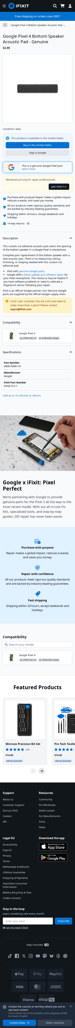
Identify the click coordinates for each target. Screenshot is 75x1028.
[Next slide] (42, 771)
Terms (6, 861)
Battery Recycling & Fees (17, 892)
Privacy (7, 855)
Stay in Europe (37, 152)
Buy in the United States (37, 145)
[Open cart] (62, 5)
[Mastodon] (45, 956)
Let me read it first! (17, 927)
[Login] (70, 6)
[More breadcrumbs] (5, 25)
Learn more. (29, 169)
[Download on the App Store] (53, 846)
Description (10, 238)
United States (17, 1022)
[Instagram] (31, 956)
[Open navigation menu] (4, 5)
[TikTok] (10, 956)
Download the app (52, 838)
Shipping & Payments (15, 878)
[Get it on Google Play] (53, 857)
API (5, 821)
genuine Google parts (31, 271)
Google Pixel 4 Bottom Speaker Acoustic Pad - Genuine (37, 25)
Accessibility (10, 844)
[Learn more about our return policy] (28, 223)
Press (42, 821)
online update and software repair (43, 274)
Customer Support (13, 805)
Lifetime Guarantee (14, 872)
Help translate (35, 944)
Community (45, 799)
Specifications (12, 352)
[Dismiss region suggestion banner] (70, 1006)
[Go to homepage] (20, 6)
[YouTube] (38, 956)
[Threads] (58, 956)
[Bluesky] (51, 956)
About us (8, 799)
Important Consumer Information (15, 885)
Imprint (7, 850)
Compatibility (11, 322)
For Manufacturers (50, 816)
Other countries (55, 1022)
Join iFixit (58, 186)
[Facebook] (17, 956)
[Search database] (55, 5)
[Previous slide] (33, 771)
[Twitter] (24, 956)
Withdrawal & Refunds (16, 866)
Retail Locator (47, 810)
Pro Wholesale (47, 805)
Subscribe (63, 921)
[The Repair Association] (65, 956)
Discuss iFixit (10, 810)
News (42, 827)
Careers (7, 816)
